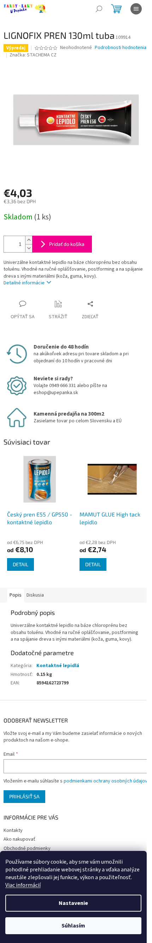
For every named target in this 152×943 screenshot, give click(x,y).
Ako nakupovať (19, 839)
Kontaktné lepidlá (57, 665)
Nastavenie (73, 903)
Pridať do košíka (66, 244)
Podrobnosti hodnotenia (120, 47)
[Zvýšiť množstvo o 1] (28, 240)
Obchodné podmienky (27, 848)
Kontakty (13, 830)
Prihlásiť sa (24, 796)
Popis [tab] (16, 595)
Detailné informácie (24, 282)
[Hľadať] (99, 9)
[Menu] (136, 9)
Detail (20, 564)
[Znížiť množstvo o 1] (28, 248)
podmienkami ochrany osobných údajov (105, 781)
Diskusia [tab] (35, 595)
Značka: (33, 55)
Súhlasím (73, 926)
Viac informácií (23, 885)
